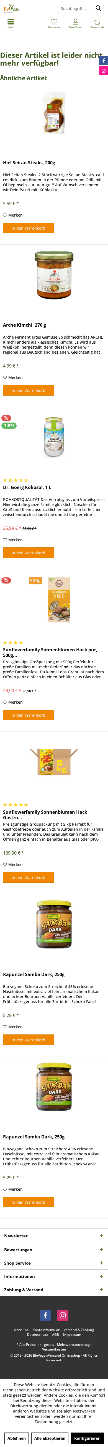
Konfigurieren (87, 1438)
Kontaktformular (46, 1330)
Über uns (21, 1330)
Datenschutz (37, 1334)
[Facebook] (45, 1315)
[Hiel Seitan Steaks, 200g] (54, 113)
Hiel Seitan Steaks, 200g (29, 163)
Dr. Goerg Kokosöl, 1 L (27, 487)
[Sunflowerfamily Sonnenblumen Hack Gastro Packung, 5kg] (54, 762)
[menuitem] (97, 23)
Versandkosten (54, 1349)
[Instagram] (62, 1315)
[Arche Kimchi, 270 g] (54, 275)
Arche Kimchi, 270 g (24, 325)
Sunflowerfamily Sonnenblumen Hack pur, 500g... (50, 652)
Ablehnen (16, 1438)
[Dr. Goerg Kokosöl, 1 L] (54, 437)
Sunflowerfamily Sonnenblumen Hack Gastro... (45, 814)
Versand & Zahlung (79, 1330)
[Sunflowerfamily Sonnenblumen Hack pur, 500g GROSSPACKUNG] (54, 600)
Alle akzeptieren (49, 1438)
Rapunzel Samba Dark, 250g (34, 974)
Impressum (72, 1334)
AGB (55, 1334)
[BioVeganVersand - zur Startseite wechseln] (27, 8)
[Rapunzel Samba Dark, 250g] (54, 924)
